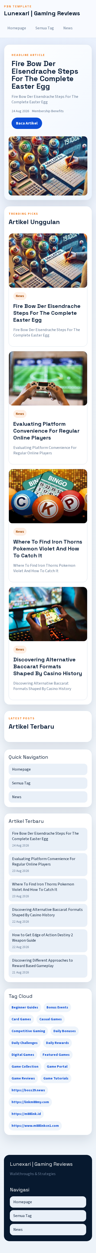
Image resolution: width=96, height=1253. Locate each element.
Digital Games (23, 1054)
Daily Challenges (25, 1043)
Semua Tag (44, 28)
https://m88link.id (26, 1114)
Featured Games (56, 1054)
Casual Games (50, 1019)
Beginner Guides (25, 1007)
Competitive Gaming (28, 1031)
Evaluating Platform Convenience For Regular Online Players (46, 430)
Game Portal (57, 1066)
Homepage (16, 28)
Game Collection (25, 1066)
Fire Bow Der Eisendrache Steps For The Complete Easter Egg (46, 312)
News (68, 28)
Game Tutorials (55, 1078)
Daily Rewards (57, 1043)
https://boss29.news (28, 1090)
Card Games (21, 1019)
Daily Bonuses (64, 1031)
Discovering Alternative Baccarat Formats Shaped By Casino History (47, 666)
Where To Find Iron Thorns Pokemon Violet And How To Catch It (47, 548)
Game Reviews (23, 1078)
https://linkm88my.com (30, 1102)
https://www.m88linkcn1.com (35, 1125)
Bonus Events (57, 1007)
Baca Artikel (27, 123)
